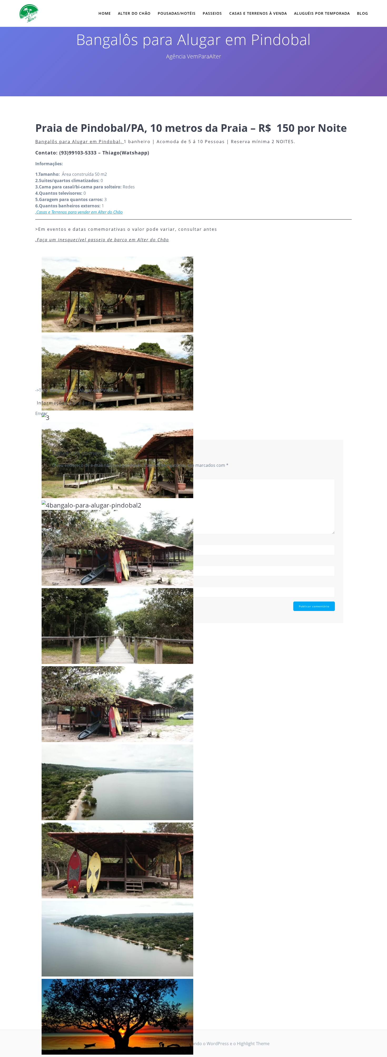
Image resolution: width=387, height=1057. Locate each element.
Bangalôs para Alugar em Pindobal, (79, 141)
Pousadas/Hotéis (177, 13)
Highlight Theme (253, 1043)
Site (55, 583)
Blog (362, 13)
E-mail (59, 562)
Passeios (212, 13)
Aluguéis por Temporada (322, 13)
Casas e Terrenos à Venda (258, 13)
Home (104, 13)
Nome (59, 541)
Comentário (64, 475)
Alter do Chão (134, 13)
